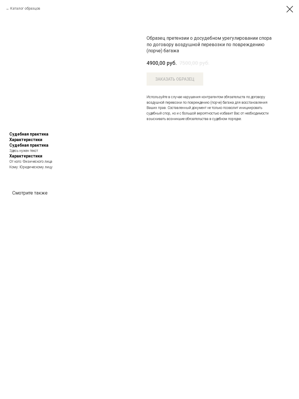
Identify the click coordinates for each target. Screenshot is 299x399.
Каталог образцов (25, 8)
